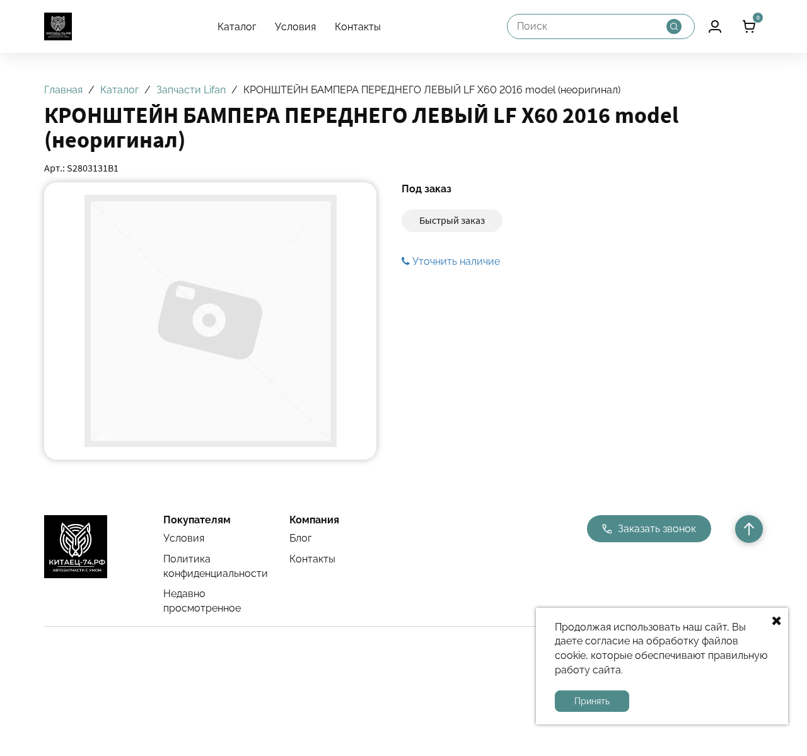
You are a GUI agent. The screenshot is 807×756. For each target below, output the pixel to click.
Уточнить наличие (455, 261)
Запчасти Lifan (191, 90)
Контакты (358, 27)
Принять (592, 701)
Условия (295, 27)
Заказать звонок (657, 529)
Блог (300, 538)
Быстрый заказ (452, 220)
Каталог (237, 27)
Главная (63, 90)
